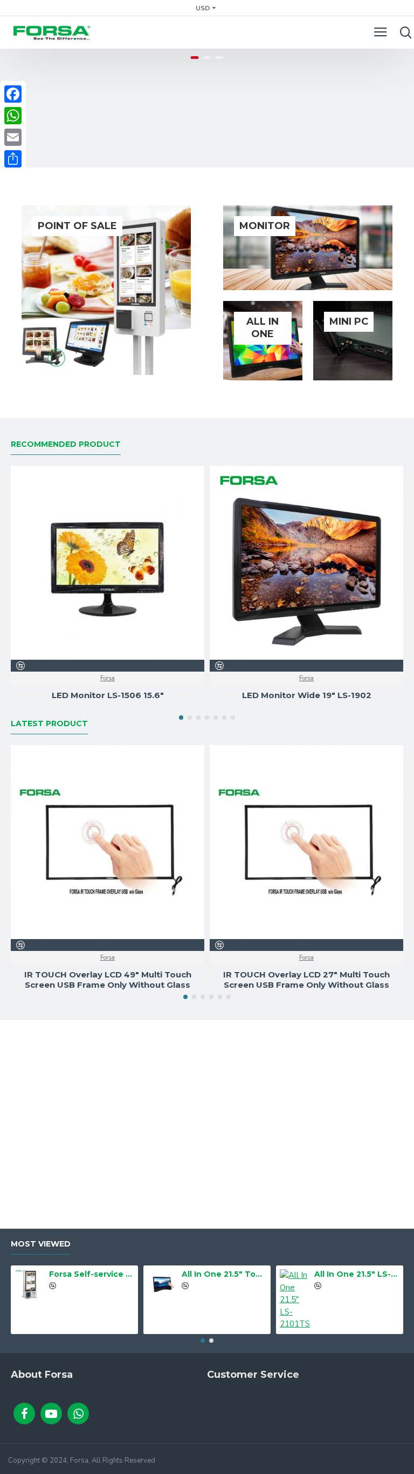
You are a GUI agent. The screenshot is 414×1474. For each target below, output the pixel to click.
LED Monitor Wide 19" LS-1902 (306, 695)
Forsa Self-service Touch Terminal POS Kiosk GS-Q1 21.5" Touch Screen (92, 1274)
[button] (181, 717)
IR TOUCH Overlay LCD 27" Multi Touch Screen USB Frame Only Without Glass (306, 979)
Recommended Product (66, 444)
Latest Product (49, 723)
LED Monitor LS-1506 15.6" (108, 695)
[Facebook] (13, 94)
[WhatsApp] (13, 115)
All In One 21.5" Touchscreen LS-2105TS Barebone (224, 1274)
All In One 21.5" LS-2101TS (357, 1274)
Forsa (107, 678)
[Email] (13, 137)
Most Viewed (41, 1244)
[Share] (13, 159)
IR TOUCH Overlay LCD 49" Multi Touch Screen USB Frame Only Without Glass (107, 979)
